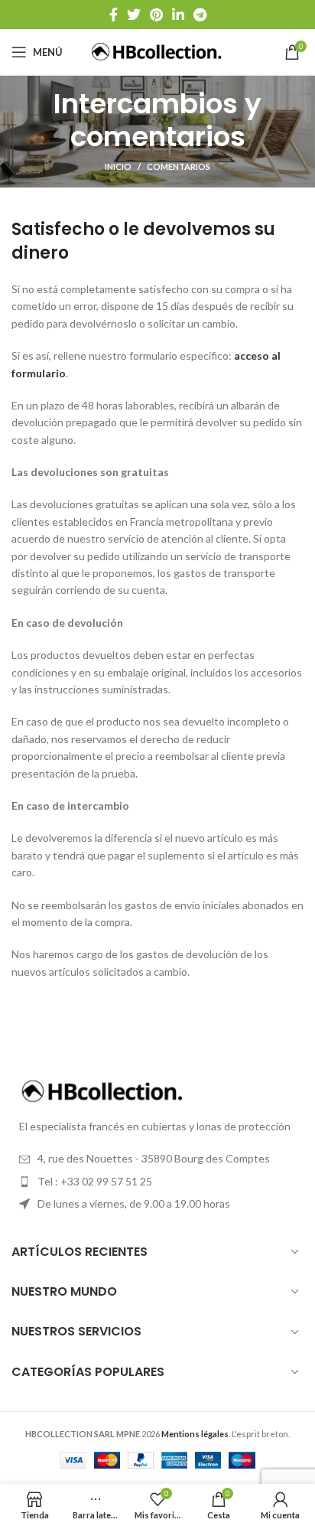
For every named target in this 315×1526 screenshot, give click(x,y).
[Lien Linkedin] (178, 14)
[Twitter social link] (133, 14)
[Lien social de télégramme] (200, 14)
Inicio (118, 166)
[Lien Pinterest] (156, 14)
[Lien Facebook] (113, 14)
